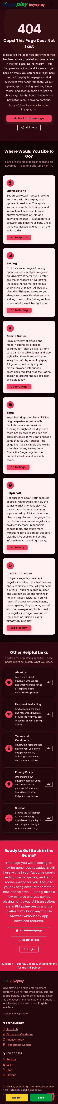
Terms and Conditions (19, 1034)
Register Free (30, 940)
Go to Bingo (18, 467)
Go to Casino (19, 387)
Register (11, 1059)
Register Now (19, 628)
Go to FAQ (17, 547)
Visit (49, 682)
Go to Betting (19, 310)
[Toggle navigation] (51, 4)
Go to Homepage (30, 930)
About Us (12, 1029)
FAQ (9, 1069)
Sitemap (11, 1075)
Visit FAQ (31, 127)
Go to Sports (18, 237)
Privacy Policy (15, 1039)
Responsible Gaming (18, 1044)
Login (30, 949)
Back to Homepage (31, 118)
